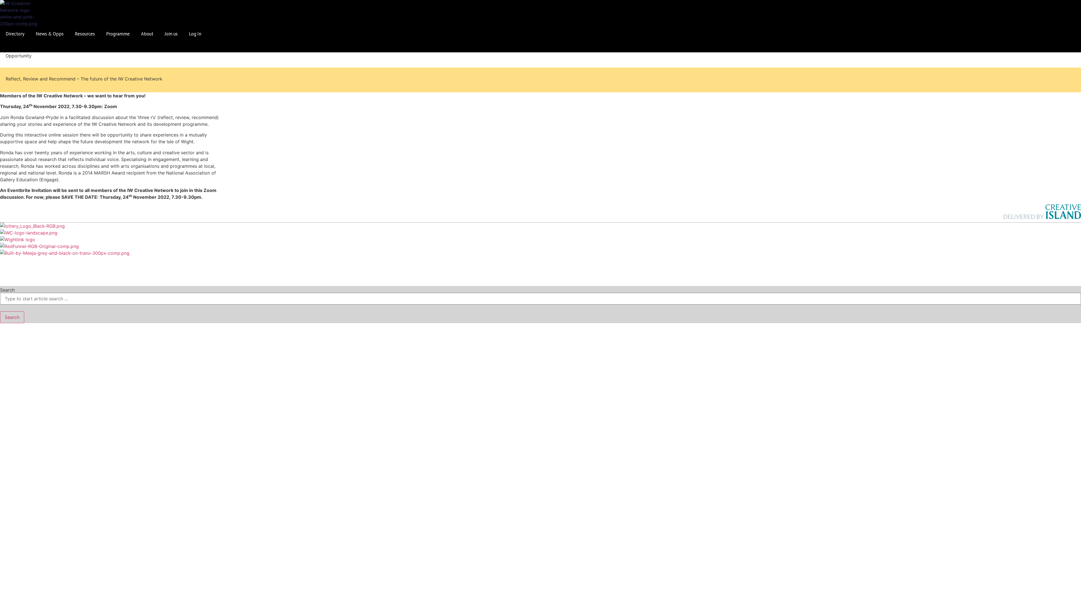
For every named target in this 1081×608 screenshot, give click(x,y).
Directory (15, 34)
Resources (85, 34)
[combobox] (540, 299)
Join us (171, 34)
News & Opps (50, 34)
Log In (195, 34)
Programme (118, 34)
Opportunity (19, 56)
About (147, 34)
